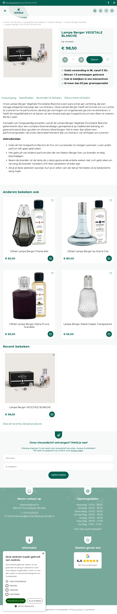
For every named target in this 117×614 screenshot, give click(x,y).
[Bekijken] (112, 11)
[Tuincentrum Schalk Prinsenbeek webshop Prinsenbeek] (19, 12)
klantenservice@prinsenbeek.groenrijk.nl (31, 516)
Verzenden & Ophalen (49, 97)
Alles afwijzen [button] (35, 601)
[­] (108, 3)
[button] (18, 581)
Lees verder (21, 576)
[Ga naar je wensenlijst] (107, 11)
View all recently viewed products (22, 424)
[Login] (100, 11)
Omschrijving (8, 98)
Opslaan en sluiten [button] (15, 601)
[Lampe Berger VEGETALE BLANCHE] (27, 53)
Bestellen (50, 258)
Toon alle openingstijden (88, 529)
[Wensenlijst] (106, 11)
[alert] (24, 581)
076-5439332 (30, 513)
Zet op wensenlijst (52, 200)
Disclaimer (90, 609)
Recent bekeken (16, 346)
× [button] (43, 554)
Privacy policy (76, 609)
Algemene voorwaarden (56, 609)
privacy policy (77, 450)
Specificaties (26, 97)
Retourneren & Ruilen (77, 97)
